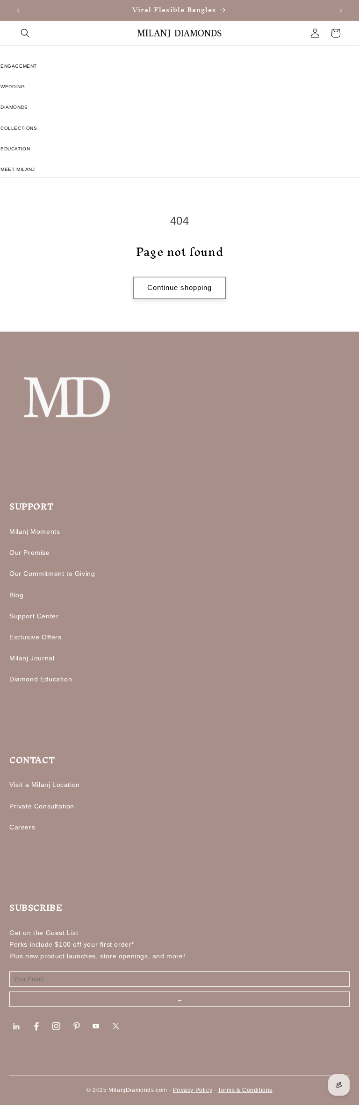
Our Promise (29, 552)
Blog (16, 595)
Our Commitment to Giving (52, 573)
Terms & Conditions (245, 1090)
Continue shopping (179, 287)
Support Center (33, 616)
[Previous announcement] (18, 10)
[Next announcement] (340, 10)
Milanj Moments (34, 531)
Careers (22, 827)
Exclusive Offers (35, 637)
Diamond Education (40, 679)
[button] (25, 33)
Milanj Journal (31, 658)
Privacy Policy (192, 1090)
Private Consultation (41, 806)
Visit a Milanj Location (44, 784)
